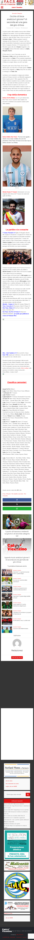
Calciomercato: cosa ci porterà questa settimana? (16, 819)
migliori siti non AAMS (11, 786)
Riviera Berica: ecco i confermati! (21, 620)
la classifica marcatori (17, 494)
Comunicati (19, 937)
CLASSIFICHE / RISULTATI (8, 937)
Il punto (9, 494)
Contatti (24, 937)
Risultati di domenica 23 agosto (12, 823)
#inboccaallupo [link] (25, 368)
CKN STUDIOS (19, 934)
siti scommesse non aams (12, 783)
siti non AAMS (9, 918)
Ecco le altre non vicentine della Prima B (14, 815)
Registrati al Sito (8, 913)
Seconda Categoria (17, 13)
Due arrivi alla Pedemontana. (20, 628)
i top (4, 494)
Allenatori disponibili (9, 821)
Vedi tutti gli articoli (17, 657)
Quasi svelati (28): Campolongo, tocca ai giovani (16, 809)
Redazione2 (25, 28)
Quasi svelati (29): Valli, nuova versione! (14, 804)
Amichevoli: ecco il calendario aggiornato (14, 817)
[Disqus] (17, 684)
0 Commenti (17, 28)
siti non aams (9, 781)
